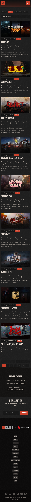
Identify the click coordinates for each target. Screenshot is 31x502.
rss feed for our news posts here (15, 389)
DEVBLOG (18, 39)
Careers (15, 477)
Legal (15, 481)
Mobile (15, 446)
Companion (15, 443)
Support (15, 474)
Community (18, 12)
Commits (15, 467)
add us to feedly (20, 383)
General (26, 12)
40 (26, 365)
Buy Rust (16, 439)
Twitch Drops (15, 450)
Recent (4, 12)
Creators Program (15, 460)
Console (15, 463)
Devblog (10, 12)
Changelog (15, 470)
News (15, 436)
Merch (15, 457)
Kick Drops (15, 453)
